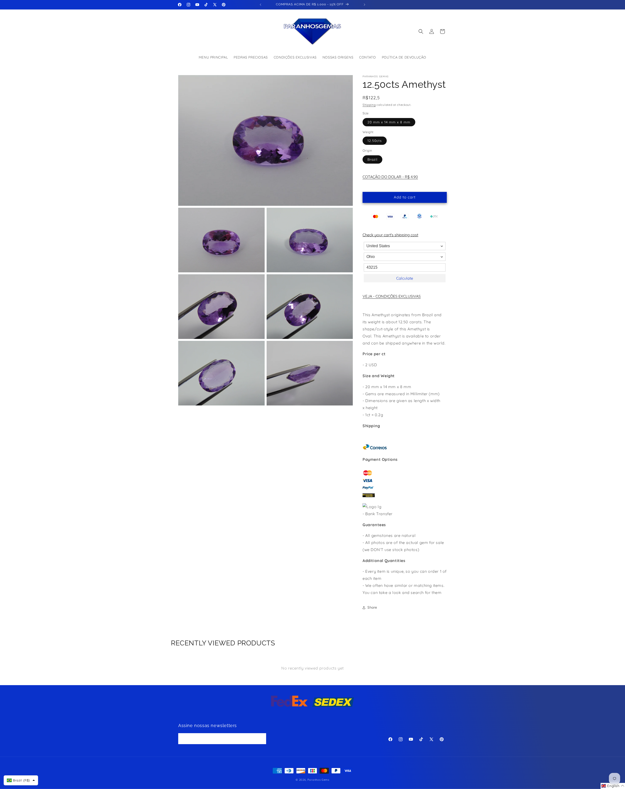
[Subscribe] (260, 738)
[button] (421, 31)
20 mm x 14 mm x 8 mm (388, 122)
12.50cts (374, 140)
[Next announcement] (364, 4)
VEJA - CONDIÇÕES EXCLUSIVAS (392, 296)
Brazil (372, 159)
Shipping (369, 105)
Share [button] (372, 607)
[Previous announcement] (260, 4)
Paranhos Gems (318, 779)
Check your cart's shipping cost (390, 234)
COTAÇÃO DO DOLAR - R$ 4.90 (390, 176)
